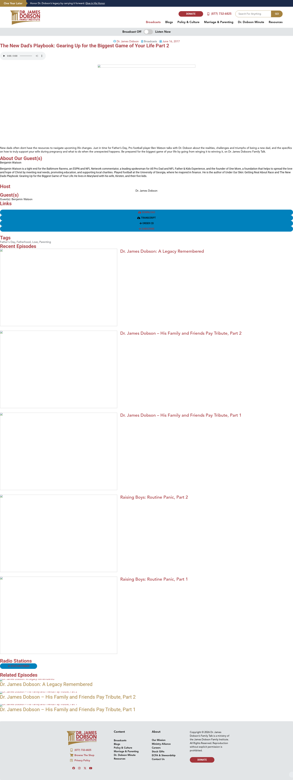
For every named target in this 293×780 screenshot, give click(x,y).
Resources (276, 22)
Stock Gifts (158, 751)
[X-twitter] (85, 768)
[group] (158, 3)
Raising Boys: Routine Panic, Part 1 (154, 579)
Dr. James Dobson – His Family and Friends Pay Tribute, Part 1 (181, 415)
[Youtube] (90, 768)
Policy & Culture (188, 22)
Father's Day (7, 242)
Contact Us (158, 759)
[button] (146, 218)
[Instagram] (79, 768)
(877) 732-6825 (221, 14)
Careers (156, 747)
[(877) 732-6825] (208, 13)
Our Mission (158, 740)
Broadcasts (153, 22)
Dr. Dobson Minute (251, 22)
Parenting (45, 242)
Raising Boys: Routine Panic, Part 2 (154, 497)
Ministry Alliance (161, 743)
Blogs (169, 22)
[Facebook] (73, 768)
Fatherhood (24, 242)
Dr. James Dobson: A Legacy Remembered (162, 251)
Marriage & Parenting (218, 22)
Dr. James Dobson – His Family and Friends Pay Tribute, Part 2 (181, 333)
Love (35, 242)
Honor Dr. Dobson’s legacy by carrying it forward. (67, 3)
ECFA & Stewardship (163, 755)
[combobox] (253, 14)
